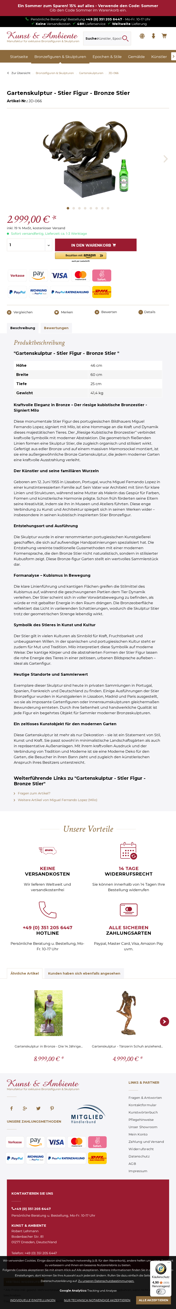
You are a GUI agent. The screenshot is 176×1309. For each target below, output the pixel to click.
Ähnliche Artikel (25, 973)
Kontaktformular (143, 1105)
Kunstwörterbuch (143, 1112)
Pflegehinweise (141, 1120)
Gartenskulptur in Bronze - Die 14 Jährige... (49, 1046)
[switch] (160, 1291)
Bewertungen (56, 328)
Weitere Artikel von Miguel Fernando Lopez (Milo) (57, 800)
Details (149, 312)
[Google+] (25, 1109)
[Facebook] (11, 1109)
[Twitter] (38, 1109)
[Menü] (168, 1263)
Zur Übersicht (20, 73)
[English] (142, 36)
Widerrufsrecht (141, 1149)
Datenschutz (139, 1156)
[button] (81, 257)
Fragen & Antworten (145, 1098)
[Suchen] (125, 38)
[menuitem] (107, 38)
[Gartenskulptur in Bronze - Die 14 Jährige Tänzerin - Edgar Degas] (49, 1013)
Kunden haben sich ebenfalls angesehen (84, 973)
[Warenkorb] (164, 36)
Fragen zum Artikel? (33, 793)
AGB (132, 1164)
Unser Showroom (143, 1127)
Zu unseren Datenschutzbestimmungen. (106, 1281)
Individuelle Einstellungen (32, 1300)
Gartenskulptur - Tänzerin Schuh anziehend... (127, 1046)
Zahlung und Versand (146, 1142)
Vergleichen (23, 312)
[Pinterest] (52, 1109)
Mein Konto (138, 1134)
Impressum (138, 1171)
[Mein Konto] (153, 36)
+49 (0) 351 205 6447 (104, 19)
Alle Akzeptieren (153, 1300)
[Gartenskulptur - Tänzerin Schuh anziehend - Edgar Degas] (127, 1013)
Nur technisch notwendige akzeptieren (97, 1300)
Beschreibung (22, 328)
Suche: (91, 38)
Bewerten (108, 312)
